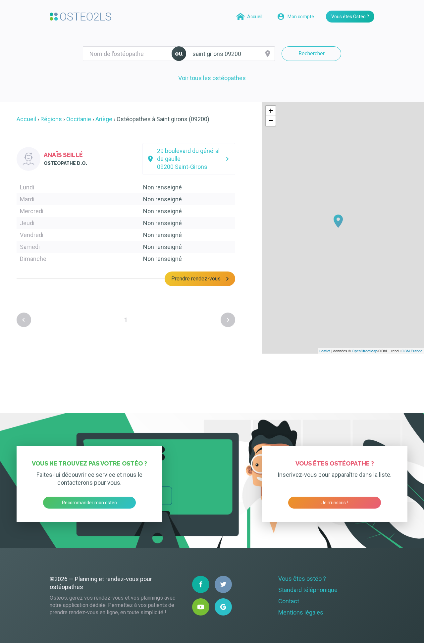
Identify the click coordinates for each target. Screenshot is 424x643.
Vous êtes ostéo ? (302, 578)
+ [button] (271, 111)
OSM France (411, 350)
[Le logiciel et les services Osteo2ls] (80, 17)
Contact (288, 601)
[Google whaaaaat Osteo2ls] (223, 607)
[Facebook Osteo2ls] (200, 584)
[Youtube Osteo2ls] (200, 607)
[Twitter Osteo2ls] (223, 584)
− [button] (271, 121)
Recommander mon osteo (89, 502)
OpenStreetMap (364, 350)
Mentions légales (300, 612)
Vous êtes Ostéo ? (350, 16)
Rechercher (311, 53)
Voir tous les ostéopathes (212, 77)
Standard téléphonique (308, 589)
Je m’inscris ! (334, 502)
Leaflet (324, 350)
